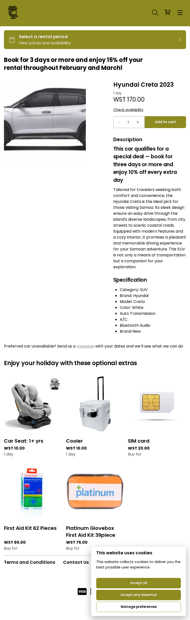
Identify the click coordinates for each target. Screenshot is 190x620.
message (85, 346)
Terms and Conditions (29, 562)
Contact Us (76, 562)
